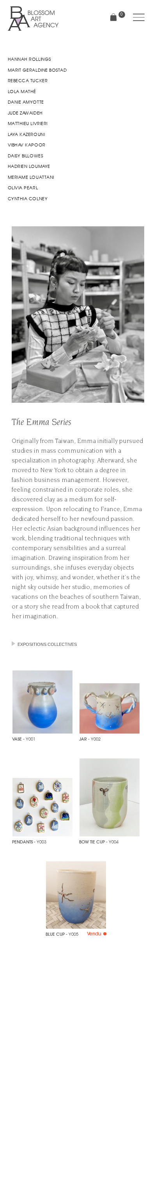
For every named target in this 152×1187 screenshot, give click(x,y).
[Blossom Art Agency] (33, 18)
